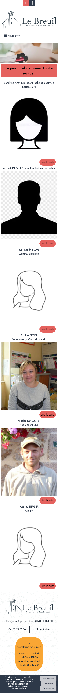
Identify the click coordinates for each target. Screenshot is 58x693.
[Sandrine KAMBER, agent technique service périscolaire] (29, 124)
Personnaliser (48, 688)
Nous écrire (43, 629)
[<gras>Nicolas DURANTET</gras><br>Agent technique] (29, 462)
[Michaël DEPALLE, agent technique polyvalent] (29, 205)
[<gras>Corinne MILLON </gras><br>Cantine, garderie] (29, 291)
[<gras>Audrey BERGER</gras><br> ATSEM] (29, 548)
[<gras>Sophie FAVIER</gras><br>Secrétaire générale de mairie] (29, 376)
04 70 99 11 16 (17, 629)
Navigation (13, 36)
